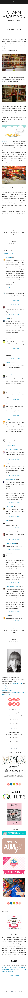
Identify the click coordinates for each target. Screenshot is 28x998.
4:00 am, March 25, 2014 (13, 349)
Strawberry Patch (11, 532)
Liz (6, 404)
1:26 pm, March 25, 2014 (13, 459)
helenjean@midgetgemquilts (14, 374)
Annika (8, 553)
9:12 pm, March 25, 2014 (13, 516)
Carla (7, 319)
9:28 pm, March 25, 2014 (13, 528)
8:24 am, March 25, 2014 (13, 386)
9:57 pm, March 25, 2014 (13, 539)
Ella (7, 339)
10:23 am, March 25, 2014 (13, 434)
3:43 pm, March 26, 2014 (13, 611)
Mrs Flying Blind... (11, 479)
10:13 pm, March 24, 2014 (13, 287)
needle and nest (10, 291)
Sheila (7, 390)
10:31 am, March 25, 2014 (13, 446)
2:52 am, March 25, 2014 (13, 335)
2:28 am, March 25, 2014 (13, 315)
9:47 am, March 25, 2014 (13, 416)
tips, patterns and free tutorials (13, 688)
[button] (14, 2)
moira (7, 615)
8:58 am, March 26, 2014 (13, 582)
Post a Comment (8, 254)
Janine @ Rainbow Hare (12, 450)
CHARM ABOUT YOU (14, 14)
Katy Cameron (10, 506)
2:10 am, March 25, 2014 (13, 301)
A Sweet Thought (16, 33)
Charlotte (8, 362)
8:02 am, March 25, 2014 (13, 370)
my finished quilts (17, 684)
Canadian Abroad (11, 543)
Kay (7, 463)
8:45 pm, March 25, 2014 (13, 502)
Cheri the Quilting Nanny (13, 586)
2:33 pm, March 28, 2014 (13, 621)
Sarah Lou (8, 420)
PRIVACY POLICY (14, 975)
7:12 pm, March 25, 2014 (13, 475)
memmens (9, 257)
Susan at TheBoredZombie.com (16, 305)
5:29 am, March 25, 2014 (13, 358)
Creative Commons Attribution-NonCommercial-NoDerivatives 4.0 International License (14, 969)
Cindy (7, 520)
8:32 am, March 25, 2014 (13, 400)
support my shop (6, 690)
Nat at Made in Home (12, 438)
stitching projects (7, 686)
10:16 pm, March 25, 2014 (13, 549)
